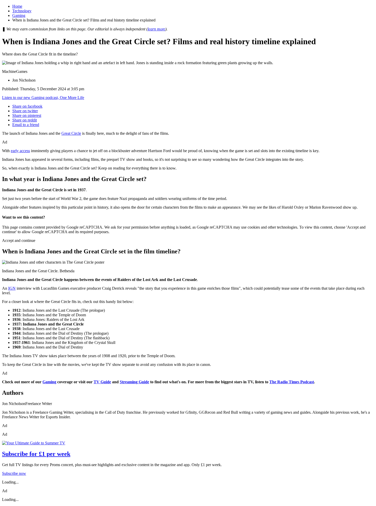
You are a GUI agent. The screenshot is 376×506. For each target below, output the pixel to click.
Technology (21, 11)
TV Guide (102, 382)
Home (17, 6)
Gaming (18, 15)
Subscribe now (14, 473)
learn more (156, 29)
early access (20, 151)
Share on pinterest (26, 115)
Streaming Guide (134, 382)
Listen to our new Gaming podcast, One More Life (43, 97)
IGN (12, 288)
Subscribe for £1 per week (36, 454)
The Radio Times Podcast (291, 382)
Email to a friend (25, 124)
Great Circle (71, 133)
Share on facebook (27, 106)
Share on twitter (25, 111)
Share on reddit (24, 120)
